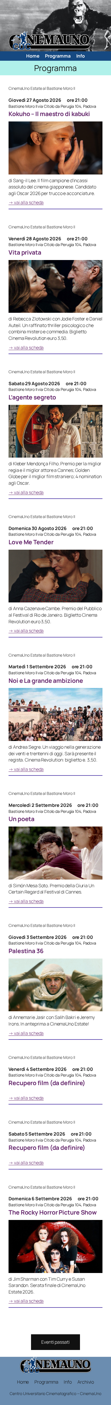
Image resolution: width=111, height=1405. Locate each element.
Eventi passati (55, 1342)
